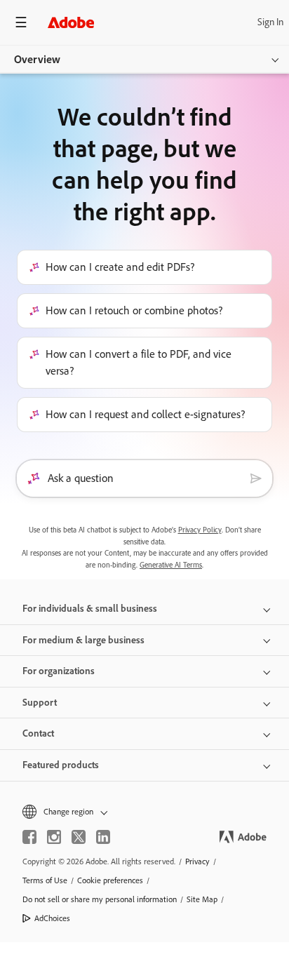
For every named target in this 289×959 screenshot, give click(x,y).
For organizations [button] (58, 671)
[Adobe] (71, 22)
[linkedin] (103, 837)
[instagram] (54, 837)
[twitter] (79, 837)
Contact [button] (38, 733)
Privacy (197, 861)
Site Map (202, 899)
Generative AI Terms (171, 565)
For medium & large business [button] (83, 640)
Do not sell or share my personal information (99, 899)
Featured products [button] (60, 765)
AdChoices (52, 918)
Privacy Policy (200, 530)
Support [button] (39, 703)
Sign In (270, 22)
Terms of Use (44, 880)
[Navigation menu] (21, 22)
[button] (144, 812)
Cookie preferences (110, 880)
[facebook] (29, 837)
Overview (37, 59)
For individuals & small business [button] (89, 609)
